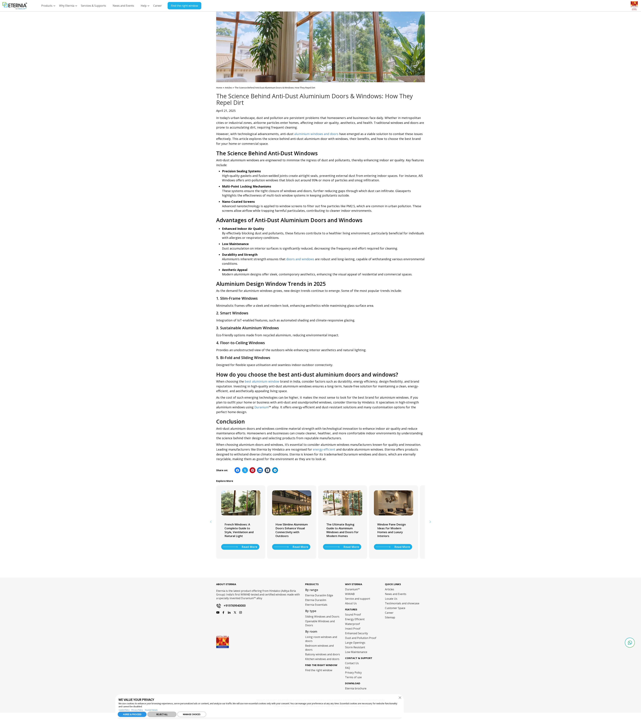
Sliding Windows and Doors (322, 616)
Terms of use (353, 677)
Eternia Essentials (316, 605)
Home (219, 87)
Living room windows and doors (321, 639)
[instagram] (223, 612)
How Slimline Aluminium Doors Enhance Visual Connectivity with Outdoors (241, 530)
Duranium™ (352, 589)
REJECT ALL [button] (162, 714)
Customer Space (395, 608)
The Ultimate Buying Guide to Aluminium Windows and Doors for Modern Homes (291, 530)
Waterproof (352, 624)
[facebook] (218, 612)
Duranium (261, 407)
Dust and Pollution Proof (360, 638)
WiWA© (350, 594)
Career (389, 613)
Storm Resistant (355, 647)
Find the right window (184, 6)
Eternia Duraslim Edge (319, 595)
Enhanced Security (356, 633)
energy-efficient (324, 449)
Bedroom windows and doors (319, 647)
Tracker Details (151, 710)
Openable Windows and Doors (320, 623)
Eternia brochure (355, 688)
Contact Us (352, 663)
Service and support (357, 598)
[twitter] (235, 612)
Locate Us (391, 598)
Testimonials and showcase (402, 603)
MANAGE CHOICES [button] (191, 714)
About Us (351, 603)
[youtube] (229, 612)
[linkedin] (240, 612)
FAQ (347, 668)
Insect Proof (352, 628)
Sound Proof (353, 614)
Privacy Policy (137, 710)
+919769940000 (235, 606)
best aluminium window (262, 381)
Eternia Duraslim (315, 600)
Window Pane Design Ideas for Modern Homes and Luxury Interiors (340, 530)
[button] (400, 697)
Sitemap (390, 617)
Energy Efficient (355, 619)
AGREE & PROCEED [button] (132, 714)
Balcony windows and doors (322, 654)
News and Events (395, 594)
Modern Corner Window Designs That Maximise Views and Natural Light (393, 530)
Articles (229, 87)
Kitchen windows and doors (322, 659)
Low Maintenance (356, 652)
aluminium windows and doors (316, 134)
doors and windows (300, 259)
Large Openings (355, 642)
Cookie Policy (124, 710)
